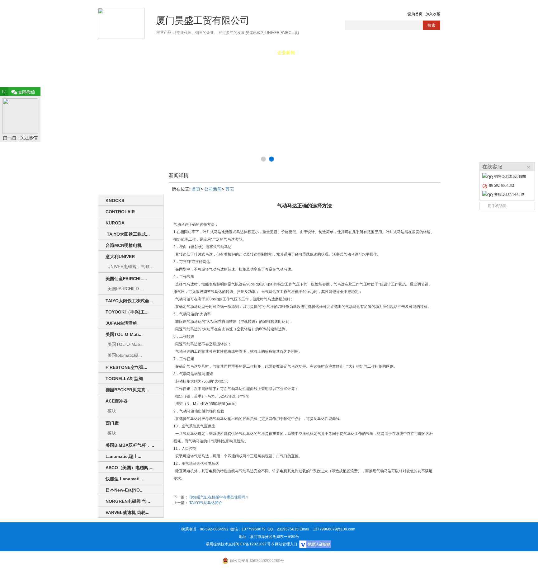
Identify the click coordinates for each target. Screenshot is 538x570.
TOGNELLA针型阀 (124, 378)
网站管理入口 (286, 544)
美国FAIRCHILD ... (125, 288)
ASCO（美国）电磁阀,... (129, 467)
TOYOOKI (218, 52)
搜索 (431, 25)
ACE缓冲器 (117, 400)
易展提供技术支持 (221, 544)
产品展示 (183, 52)
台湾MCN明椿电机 (124, 245)
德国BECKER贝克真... (127, 389)
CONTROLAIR (120, 211)
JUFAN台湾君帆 (121, 323)
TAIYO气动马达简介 (205, 503)
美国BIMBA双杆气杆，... (130, 445)
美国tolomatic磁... (124, 355)
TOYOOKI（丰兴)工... (127, 311)
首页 (115, 52)
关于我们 (149, 52)
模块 (111, 410)
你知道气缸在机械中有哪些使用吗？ (219, 497)
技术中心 (320, 52)
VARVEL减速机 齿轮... (127, 512)
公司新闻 (213, 188)
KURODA (115, 222)
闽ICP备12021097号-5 (255, 544)
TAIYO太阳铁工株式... (128, 234)
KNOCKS (115, 200)
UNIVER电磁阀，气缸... (130, 266)
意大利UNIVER (120, 256)
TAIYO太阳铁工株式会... (129, 300)
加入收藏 (432, 14)
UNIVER (252, 52)
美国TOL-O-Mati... (124, 334)
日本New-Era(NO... (125, 490)
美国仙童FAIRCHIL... (126, 278)
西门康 (112, 423)
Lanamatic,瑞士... (123, 456)
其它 (229, 188)
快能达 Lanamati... (124, 478)
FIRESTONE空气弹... (126, 367)
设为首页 (415, 14)
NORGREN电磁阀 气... (128, 501)
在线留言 (354, 52)
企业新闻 (286, 52)
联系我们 (389, 52)
